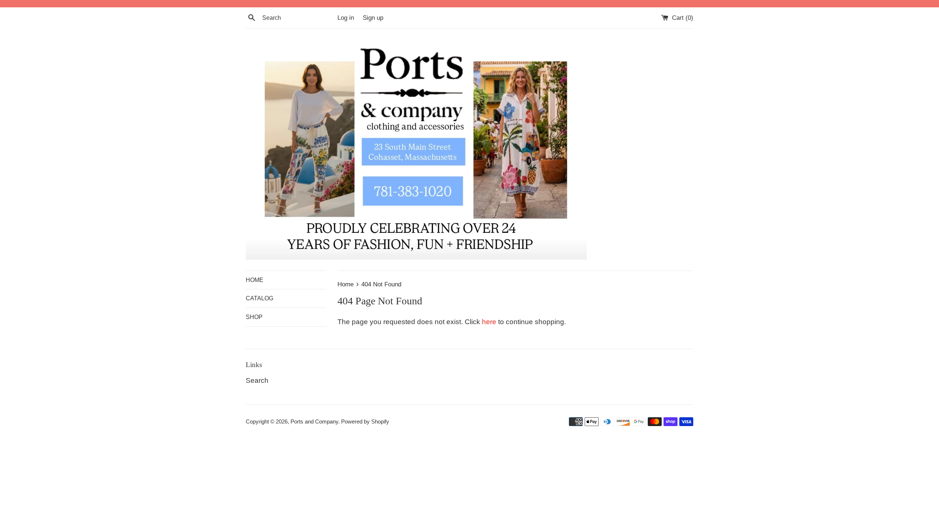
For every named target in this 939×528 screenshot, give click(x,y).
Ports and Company (314, 421)
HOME (254, 280)
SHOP (254, 317)
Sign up (373, 17)
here (489, 322)
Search (257, 380)
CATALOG (259, 298)
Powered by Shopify (365, 421)
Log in (345, 17)
